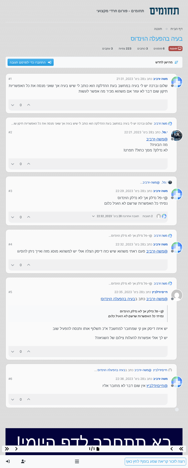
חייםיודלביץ (160, 292)
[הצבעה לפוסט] (29, 104)
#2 (10, 132)
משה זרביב (160, 79)
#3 (10, 191)
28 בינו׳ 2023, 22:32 (130, 244)
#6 (10, 379)
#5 (10, 292)
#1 (10, 79)
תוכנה (174, 48)
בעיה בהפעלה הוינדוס (118, 298)
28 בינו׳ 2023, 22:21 (138, 132)
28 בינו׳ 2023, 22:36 (130, 379)
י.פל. (164, 132)
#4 (10, 244)
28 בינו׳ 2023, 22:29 (130, 191)
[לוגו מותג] (164, 11)
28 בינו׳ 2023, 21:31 (130, 79)
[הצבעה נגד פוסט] (12, 104)
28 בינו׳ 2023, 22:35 (128, 292)
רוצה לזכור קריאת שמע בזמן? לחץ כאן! (155, 461)
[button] (77, 461)
